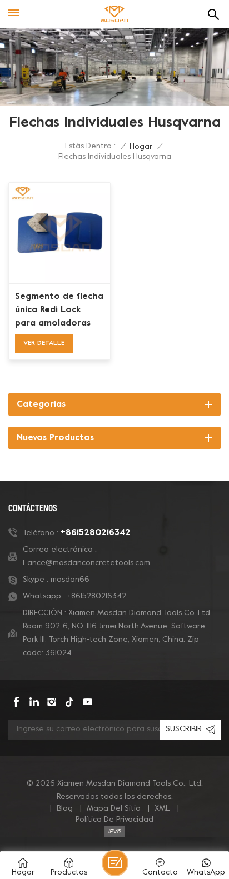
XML (162, 808)
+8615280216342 (96, 532)
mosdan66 (70, 579)
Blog (65, 808)
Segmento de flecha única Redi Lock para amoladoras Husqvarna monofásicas (59, 311)
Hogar (141, 147)
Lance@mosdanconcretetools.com (86, 563)
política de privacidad (114, 819)
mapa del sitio (114, 808)
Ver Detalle (43, 343)
